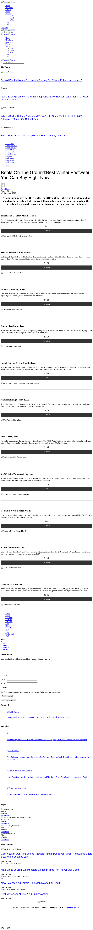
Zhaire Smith (10, 152)
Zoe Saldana (9, 144)
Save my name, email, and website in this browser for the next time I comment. (32, 692)
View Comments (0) (8, 700)
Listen (12, 16)
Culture (8, 14)
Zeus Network (10, 154)
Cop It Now (46, 231)
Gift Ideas (8, 622)
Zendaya (8, 156)
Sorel (7, 632)
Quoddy (8, 626)
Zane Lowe (9, 160)
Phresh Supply (73, 907)
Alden (7, 614)
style (7, 166)
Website (4, 688)
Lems (7, 624)
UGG (7, 636)
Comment (5, 675)
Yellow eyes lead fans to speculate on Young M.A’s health (31, 794)
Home (7, 6)
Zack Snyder (10, 162)
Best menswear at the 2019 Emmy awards (24, 894)
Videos (7, 12)
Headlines (9, 8)
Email (3, 683)
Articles (8, 10)
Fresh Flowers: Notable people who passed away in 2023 (33, 135)
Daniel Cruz (5, 189)
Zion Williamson (11, 146)
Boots (7, 616)
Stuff (7, 24)
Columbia (8, 618)
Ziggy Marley (10, 150)
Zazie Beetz (9, 158)
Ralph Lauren (10, 628)
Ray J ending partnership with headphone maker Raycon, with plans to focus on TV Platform (47, 740)
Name (4, 679)
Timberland (9, 634)
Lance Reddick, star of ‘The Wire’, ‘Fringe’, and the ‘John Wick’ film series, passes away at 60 (47, 777)
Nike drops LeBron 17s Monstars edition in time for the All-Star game (40, 869)
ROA (7, 630)
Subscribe (4, 28)
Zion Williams (10, 148)
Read (12, 18)
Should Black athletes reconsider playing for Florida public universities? (41, 80)
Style (7, 22)
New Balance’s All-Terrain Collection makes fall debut (30, 883)
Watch (12, 20)
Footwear (8, 620)
